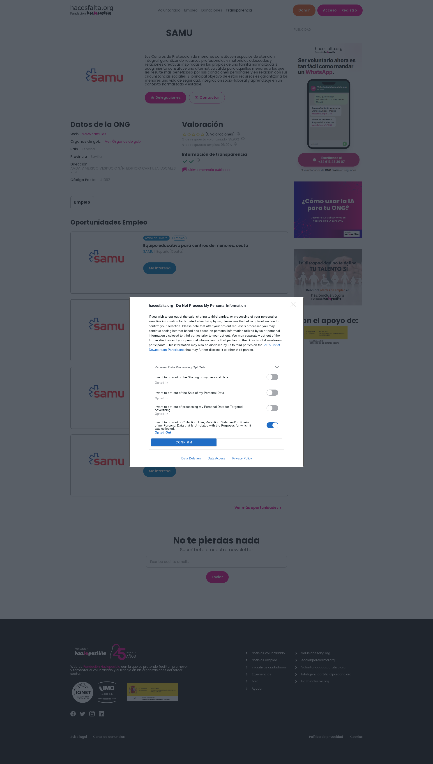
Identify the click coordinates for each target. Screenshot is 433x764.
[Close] (294, 306)
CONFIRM (184, 442)
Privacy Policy (242, 458)
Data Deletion (191, 458)
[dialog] (216, 382)
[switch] (272, 377)
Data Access (216, 458)
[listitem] (216, 367)
